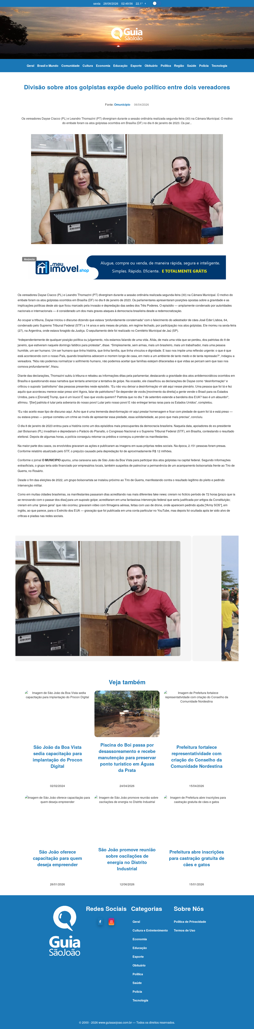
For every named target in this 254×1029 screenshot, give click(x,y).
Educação (120, 65)
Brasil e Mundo (47, 65)
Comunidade (70, 65)
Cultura (88, 65)
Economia (103, 65)
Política (166, 65)
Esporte (136, 65)
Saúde (191, 65)
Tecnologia (219, 65)
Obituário (151, 65)
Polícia (204, 65)
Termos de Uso (184, 930)
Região (179, 65)
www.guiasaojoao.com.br (116, 1022)
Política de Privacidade (190, 921)
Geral (30, 65)
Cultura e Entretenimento (150, 930)
